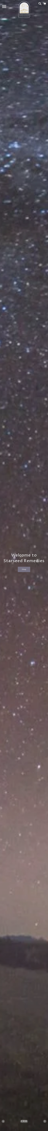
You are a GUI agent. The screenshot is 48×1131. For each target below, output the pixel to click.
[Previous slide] (3, 1121)
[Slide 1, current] (22, 1121)
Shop (24, 569)
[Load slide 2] (24, 1121)
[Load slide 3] (26, 1121)
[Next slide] (45, 1121)
